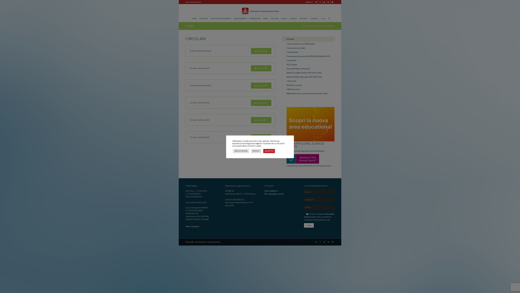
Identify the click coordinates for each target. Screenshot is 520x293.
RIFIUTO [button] (256, 151)
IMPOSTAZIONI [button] (241, 151)
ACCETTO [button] (269, 151)
